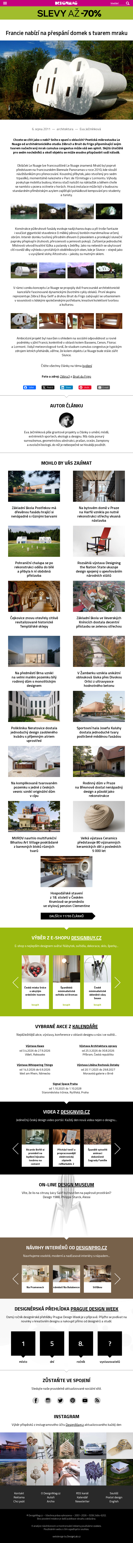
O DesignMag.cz (50, 1493)
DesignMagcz (75, 1424)
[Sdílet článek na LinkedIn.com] (66, 387)
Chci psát (19, 1501)
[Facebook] (35, 1400)
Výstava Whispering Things (35, 1065)
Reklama (19, 1497)
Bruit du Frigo (82, 376)
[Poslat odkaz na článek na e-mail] (103, 387)
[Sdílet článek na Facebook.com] (29, 387)
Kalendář (82, 1497)
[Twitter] (60, 1400)
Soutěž (114, 1493)
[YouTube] (85, 1400)
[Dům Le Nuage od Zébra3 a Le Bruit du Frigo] (66, 80)
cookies (97, 1526)
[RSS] (97, 1400)
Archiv (51, 1501)
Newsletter (82, 1501)
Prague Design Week (94, 1308)
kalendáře (85, 1026)
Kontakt (19, 1493)
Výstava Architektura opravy (98, 1046)
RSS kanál (82, 1493)
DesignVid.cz (75, 1111)
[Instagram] (48, 1400)
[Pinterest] (72, 1400)
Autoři (50, 1497)
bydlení (87, 365)
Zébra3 (65, 376)
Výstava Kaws (35, 1046)
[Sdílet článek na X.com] (48, 387)
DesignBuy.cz (86, 937)
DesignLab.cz (74, 1536)
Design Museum (76, 1184)
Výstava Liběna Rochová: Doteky (98, 1065)
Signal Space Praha (65, 1084)
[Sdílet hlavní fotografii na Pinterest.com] (85, 387)
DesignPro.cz (91, 1247)
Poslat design (114, 1497)
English (114, 1501)
